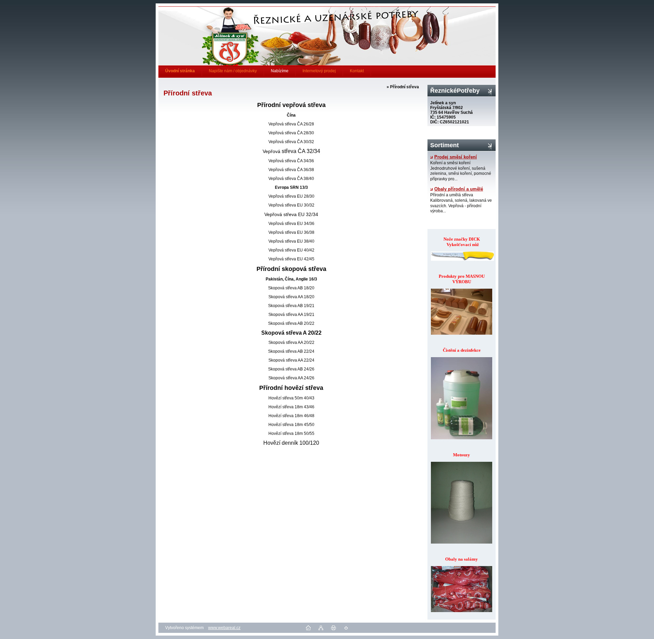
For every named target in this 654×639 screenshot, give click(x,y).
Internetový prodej (319, 71)
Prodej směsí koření (455, 157)
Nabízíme (280, 71)
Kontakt (357, 71)
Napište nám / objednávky (233, 71)
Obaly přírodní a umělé (458, 189)
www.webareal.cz (224, 627)
